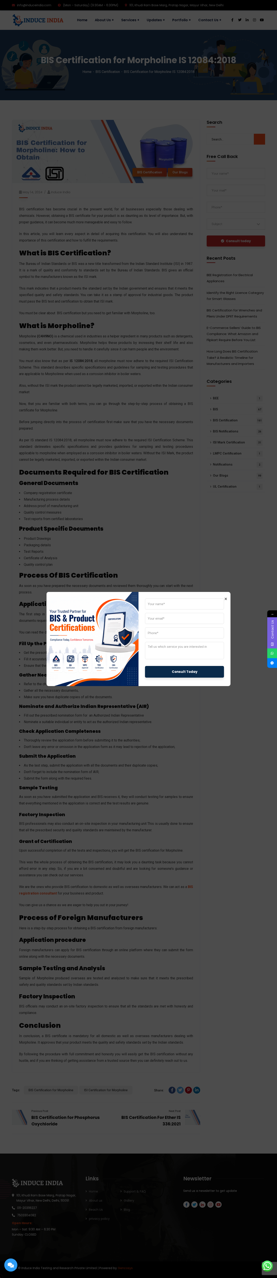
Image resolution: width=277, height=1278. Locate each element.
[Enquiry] (11, 1265)
